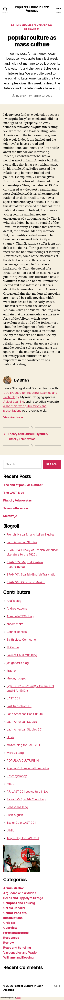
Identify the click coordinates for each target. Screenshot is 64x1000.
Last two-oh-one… (19, 706)
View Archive (13, 417)
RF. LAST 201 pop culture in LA (27, 791)
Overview (10, 927)
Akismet (18, 998)
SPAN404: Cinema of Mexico (26, 582)
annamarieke (15, 624)
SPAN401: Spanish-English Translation (32, 574)
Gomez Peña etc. (15, 913)
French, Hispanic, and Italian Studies (30, 534)
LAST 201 (13, 698)
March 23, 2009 (43, 95)
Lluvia (10, 737)
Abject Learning (13, 401)
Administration (13, 888)
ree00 (10, 784)
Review (8, 942)
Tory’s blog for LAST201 (23, 838)
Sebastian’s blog (17, 807)
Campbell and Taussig (19, 903)
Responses (32, 29)
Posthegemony (17, 776)
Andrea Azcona (17, 608)
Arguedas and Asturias (19, 893)
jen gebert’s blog (18, 663)
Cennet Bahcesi (17, 632)
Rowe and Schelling (17, 947)
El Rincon (13, 647)
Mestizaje (10, 516)
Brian (23, 95)
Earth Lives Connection (22, 639)
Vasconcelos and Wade (20, 952)
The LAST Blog (13, 492)
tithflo (10, 830)
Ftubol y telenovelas (17, 500)
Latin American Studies (22, 542)
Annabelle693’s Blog (20, 616)
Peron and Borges (16, 932)
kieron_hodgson (17, 678)
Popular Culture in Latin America (32, 8)
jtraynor (12, 670)
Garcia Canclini (14, 908)
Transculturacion (15, 508)
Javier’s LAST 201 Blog (22, 655)
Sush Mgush (15, 815)
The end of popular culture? (23, 485)
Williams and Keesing (18, 957)
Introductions (12, 918)
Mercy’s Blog (15, 752)
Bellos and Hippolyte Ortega (32, 25)
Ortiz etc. (9, 922)
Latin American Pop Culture (25, 714)
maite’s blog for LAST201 (23, 745)
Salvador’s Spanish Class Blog (26, 799)
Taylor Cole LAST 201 (21, 822)
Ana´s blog (14, 600)
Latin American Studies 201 (25, 729)
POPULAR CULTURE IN (23, 760)
